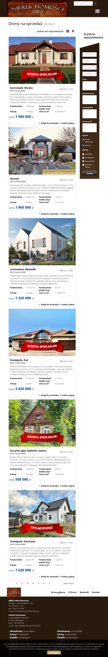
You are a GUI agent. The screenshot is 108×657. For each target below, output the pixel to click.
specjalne (88, 154)
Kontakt (96, 592)
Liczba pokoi (87, 107)
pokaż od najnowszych (50, 31)
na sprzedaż (69, 631)
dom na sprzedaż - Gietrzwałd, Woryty (42, 81)
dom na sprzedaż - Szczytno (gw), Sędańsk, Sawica (42, 444)
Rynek (85, 135)
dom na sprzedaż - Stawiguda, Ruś (42, 353)
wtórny (88, 145)
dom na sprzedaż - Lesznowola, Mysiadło (42, 262)
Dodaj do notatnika (50, 123)
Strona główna (58, 592)
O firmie (72, 592)
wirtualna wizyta (88, 165)
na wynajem (22, 631)
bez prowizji (89, 161)
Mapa (73, 31)
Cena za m (87, 121)
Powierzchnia (88, 93)
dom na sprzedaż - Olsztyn (42, 171)
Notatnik (84, 592)
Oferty (85, 150)
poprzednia (69, 583)
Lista (67, 31)
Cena (84, 79)
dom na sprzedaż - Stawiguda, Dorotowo (42, 534)
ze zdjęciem (89, 157)
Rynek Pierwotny (89, 140)
